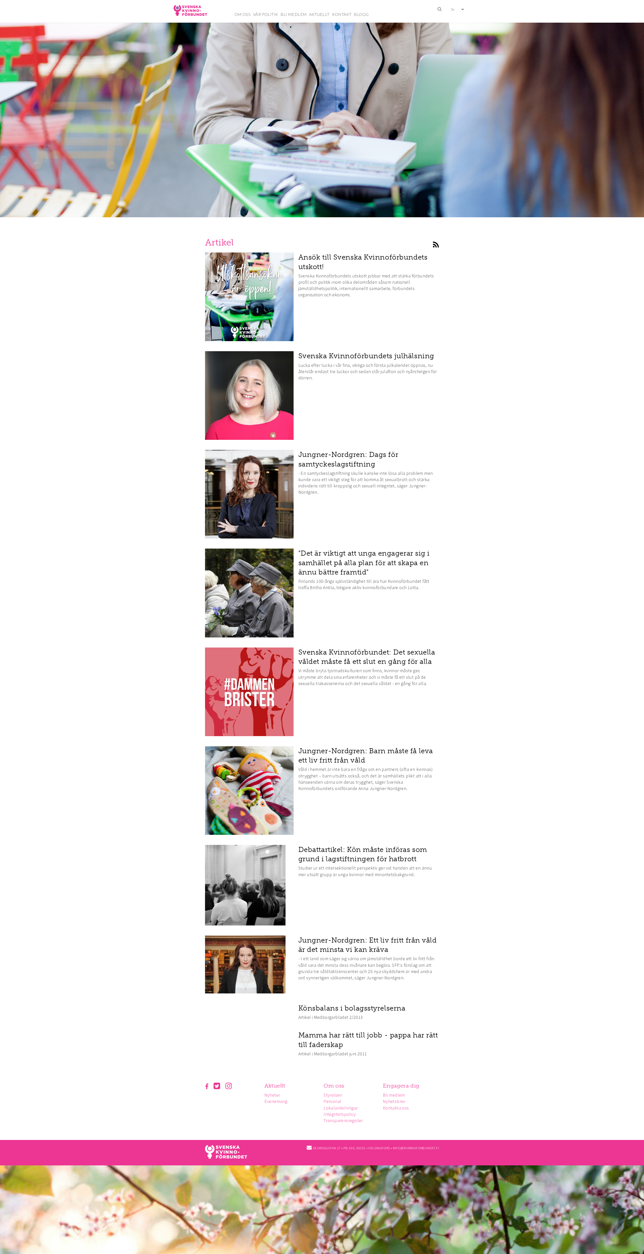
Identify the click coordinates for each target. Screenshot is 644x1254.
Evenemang (276, 1101)
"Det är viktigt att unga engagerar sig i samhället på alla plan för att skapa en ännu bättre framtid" (364, 562)
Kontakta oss (396, 1108)
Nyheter (272, 1095)
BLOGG (361, 14)
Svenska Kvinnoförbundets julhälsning (366, 356)
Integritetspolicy (340, 1114)
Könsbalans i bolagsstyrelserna (352, 1008)
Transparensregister (343, 1120)
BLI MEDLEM (293, 14)
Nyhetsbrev (394, 1101)
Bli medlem (394, 1095)
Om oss (334, 1085)
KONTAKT (342, 14)
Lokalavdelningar (341, 1108)
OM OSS (242, 14)
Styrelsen (333, 1095)
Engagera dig (401, 1085)
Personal (332, 1101)
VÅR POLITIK (265, 14)
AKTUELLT (319, 14)
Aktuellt (274, 1085)
